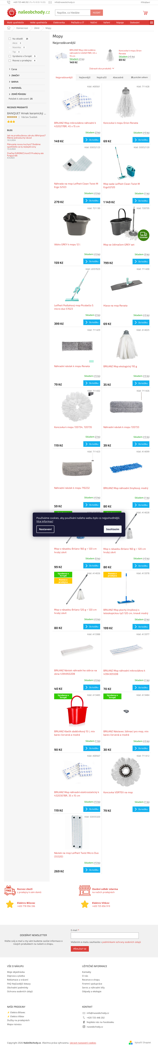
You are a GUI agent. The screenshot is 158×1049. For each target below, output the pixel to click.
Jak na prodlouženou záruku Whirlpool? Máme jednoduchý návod (26, 136)
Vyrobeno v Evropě (23, 56)
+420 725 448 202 (96, 1017)
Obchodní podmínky (17, 987)
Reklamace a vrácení (17, 979)
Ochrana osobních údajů (20, 991)
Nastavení (45, 529)
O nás (85, 975)
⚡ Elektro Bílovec (16, 1012)
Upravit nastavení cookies (83, 1042)
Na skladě (20, 38)
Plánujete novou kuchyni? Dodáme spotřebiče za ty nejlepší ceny (24, 145)
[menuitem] (15, 22)
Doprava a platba (16, 975)
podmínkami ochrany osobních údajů (121, 942)
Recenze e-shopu (91, 979)
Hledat (96, 12)
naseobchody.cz (95, 1026)
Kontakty (86, 971)
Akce (16, 43)
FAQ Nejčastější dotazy (19, 983)
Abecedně (118, 77)
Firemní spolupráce (92, 983)
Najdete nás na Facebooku (100, 1022)
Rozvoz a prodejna (23, 60)
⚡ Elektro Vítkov (15, 1016)
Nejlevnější (84, 77)
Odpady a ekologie (91, 991)
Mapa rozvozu (14, 1024)
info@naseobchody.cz (98, 1013)
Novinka (18, 47)
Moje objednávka (16, 971)
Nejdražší (102, 77)
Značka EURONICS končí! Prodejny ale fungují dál (25, 154)
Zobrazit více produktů (100, 68)
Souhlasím (112, 529)
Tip (15, 51)
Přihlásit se (79, 948)
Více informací (44, 521)
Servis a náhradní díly (93, 987)
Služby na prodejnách (18, 1020)
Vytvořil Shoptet (143, 1042)
